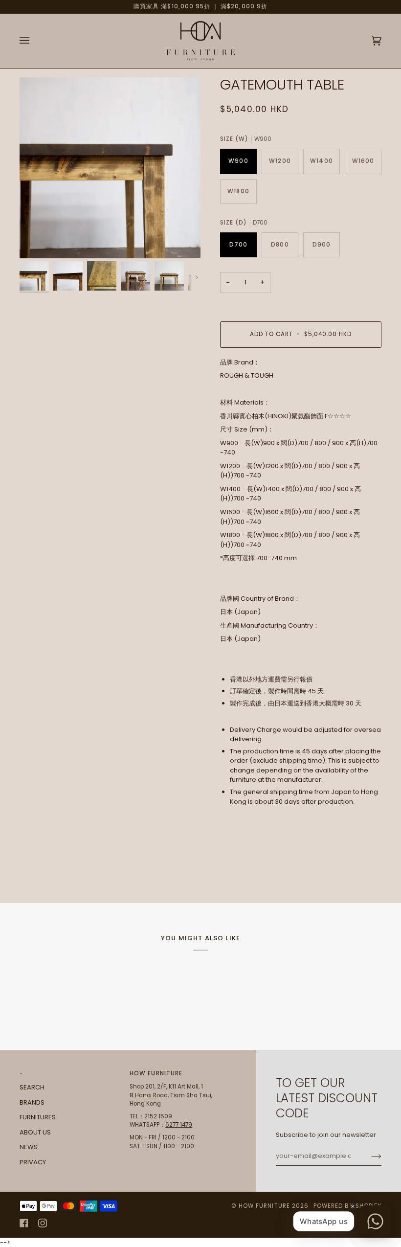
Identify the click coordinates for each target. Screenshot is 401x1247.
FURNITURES (38, 1117)
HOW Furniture (264, 1206)
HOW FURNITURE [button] (156, 1073)
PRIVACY (33, 1162)
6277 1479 (178, 1125)
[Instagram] (42, 1223)
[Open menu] (34, 41)
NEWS (29, 1147)
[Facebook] (24, 1223)
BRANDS (32, 1102)
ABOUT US (35, 1132)
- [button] (21, 1073)
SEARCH (32, 1087)
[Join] (368, 1156)
